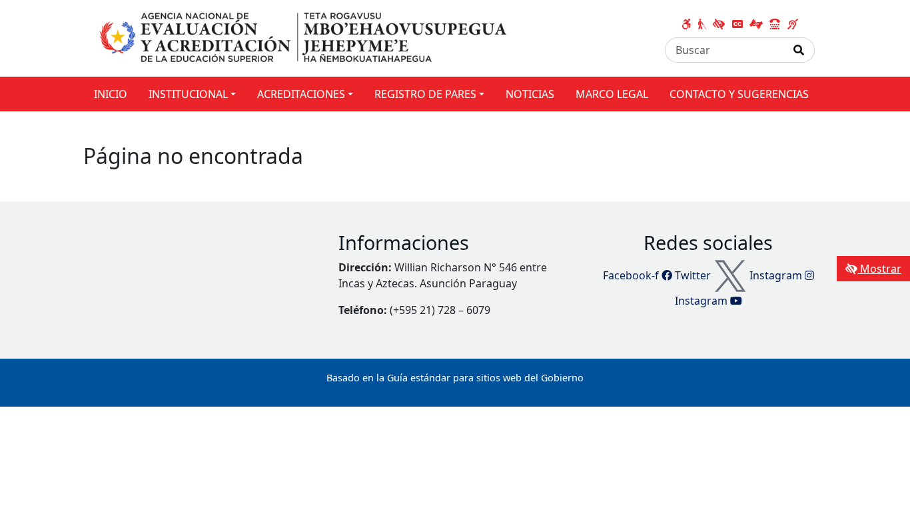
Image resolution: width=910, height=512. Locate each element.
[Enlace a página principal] (305, 37)
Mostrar (879, 268)
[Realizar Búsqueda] (799, 50)
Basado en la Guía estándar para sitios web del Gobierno (455, 377)
